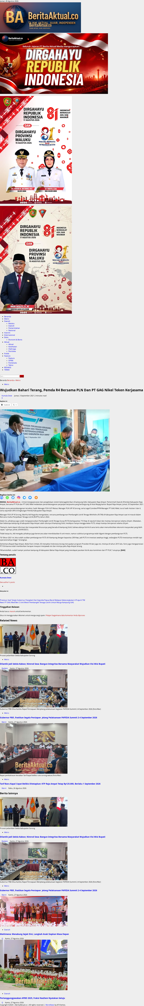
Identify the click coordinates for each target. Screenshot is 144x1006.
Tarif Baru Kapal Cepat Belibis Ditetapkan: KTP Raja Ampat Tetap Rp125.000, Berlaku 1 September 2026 (51, 783)
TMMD (7, 370)
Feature (7, 356)
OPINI (10, 360)
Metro (6, 319)
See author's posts (7, 582)
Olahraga (12, 349)
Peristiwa (12, 351)
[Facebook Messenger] (31, 497)
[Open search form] (0, 374)
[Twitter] (14, 497)
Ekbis (6, 337)
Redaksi (5, 668)
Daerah (7, 321)
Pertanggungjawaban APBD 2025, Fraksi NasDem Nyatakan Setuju (32, 998)
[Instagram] (20, 497)
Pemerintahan (14, 328)
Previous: (42, 600)
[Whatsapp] (8, 497)
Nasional (11, 330)
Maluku (11, 323)
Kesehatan (12, 346)
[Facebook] (3, 497)
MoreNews (50, 1005)
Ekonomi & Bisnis (15, 340)
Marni (4, 722)
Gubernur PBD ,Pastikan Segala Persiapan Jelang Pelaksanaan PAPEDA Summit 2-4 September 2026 (48, 717)
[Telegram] (25, 497)
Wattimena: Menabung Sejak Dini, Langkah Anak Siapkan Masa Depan (34, 934)
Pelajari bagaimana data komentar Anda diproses (65, 615)
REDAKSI (7, 367)
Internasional (9, 335)
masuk (12, 611)
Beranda (7, 316)
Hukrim (7, 333)
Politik (6, 353)
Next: (37, 602)
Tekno (10, 365)
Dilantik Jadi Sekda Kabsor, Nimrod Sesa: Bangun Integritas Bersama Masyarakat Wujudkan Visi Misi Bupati (52, 664)
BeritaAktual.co (13, 502)
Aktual (6, 342)
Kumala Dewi (7, 396)
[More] (37, 497)
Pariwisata (12, 363)
